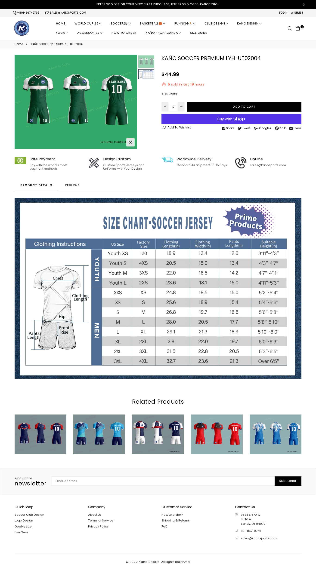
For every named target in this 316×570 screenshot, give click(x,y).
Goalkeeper (24, 526)
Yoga (61, 32)
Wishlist (297, 13)
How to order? (172, 514)
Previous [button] (20, 102)
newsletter (30, 481)
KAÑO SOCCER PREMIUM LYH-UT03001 (275, 425)
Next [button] (131, 102)
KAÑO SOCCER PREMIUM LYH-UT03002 (216, 425)
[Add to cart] (40, 442)
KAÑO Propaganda (162, 32)
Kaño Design (248, 23)
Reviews (72, 185)
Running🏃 (183, 23)
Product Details (36, 185)
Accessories (88, 32)
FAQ (164, 526)
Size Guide (198, 32)
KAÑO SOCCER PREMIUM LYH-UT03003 (157, 425)
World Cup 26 (86, 23)
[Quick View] (31, 442)
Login (283, 13)
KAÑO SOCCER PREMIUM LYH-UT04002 (40, 425)
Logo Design (24, 520)
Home (60, 23)
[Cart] (298, 28)
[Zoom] (130, 142)
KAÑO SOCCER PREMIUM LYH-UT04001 (99, 425)
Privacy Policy (98, 526)
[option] (76, 102)
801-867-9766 (251, 531)
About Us (95, 514)
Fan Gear (21, 532)
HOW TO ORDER (124, 32)
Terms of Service (100, 520)
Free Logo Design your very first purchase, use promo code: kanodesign (158, 4)
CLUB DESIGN (215, 23)
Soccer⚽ (120, 23)
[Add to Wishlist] (50, 442)
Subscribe (288, 481)
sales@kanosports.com (67, 13)
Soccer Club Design (29, 514)
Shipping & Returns (175, 520)
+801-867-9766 (28, 13)
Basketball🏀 (151, 23)
